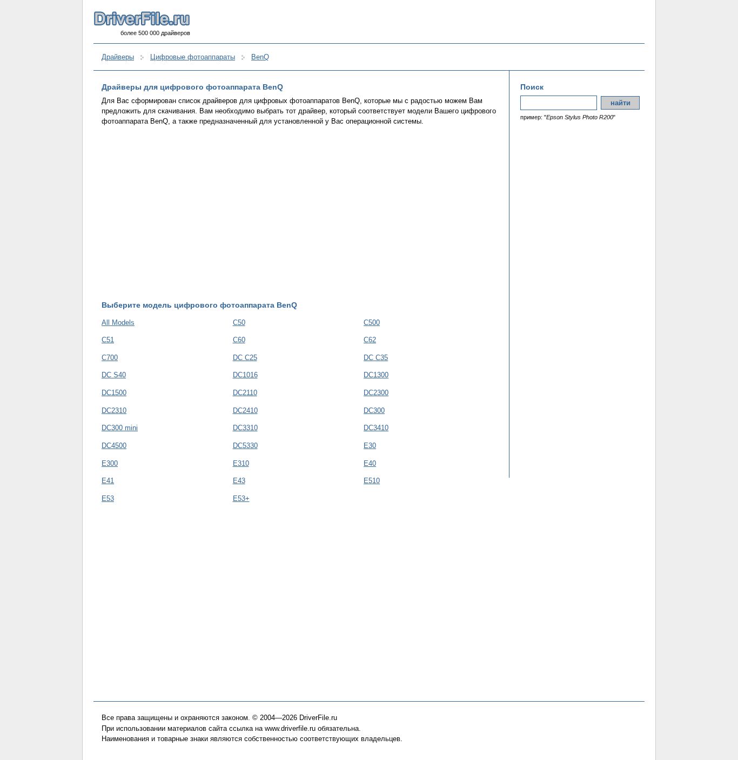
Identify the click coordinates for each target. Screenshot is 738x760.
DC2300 (376, 393)
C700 (110, 358)
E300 (110, 463)
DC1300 (376, 375)
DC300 (374, 410)
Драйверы (118, 57)
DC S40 (114, 375)
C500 (372, 322)
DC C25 (245, 358)
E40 (370, 463)
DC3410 (376, 428)
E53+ (241, 498)
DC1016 (245, 375)
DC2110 (245, 393)
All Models (118, 322)
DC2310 (114, 410)
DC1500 (114, 393)
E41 (108, 481)
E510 (372, 481)
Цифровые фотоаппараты (192, 57)
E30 (370, 446)
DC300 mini (120, 428)
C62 (370, 340)
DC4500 (114, 446)
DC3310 (245, 428)
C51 (108, 340)
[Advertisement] (300, 213)
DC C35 (376, 358)
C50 (239, 322)
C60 (239, 340)
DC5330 (245, 446)
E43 (239, 481)
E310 (241, 463)
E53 (108, 498)
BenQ (260, 57)
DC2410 (245, 410)
